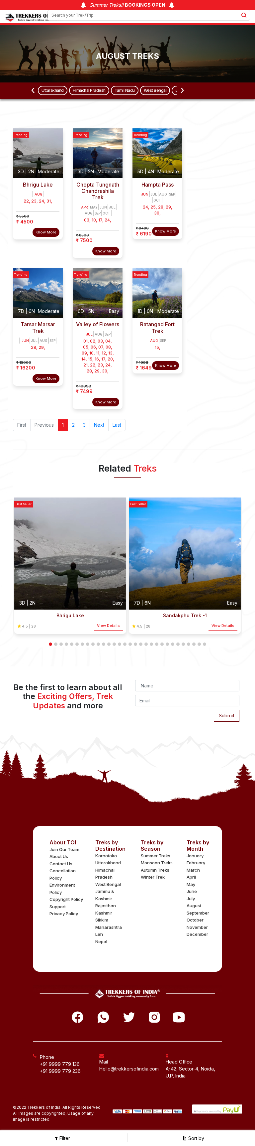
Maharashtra (108, 927)
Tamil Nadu (125, 90)
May (191, 884)
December (197, 934)
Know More (46, 232)
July (191, 898)
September (198, 913)
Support (57, 906)
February (196, 862)
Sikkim (101, 920)
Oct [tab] (107, 213)
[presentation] (33, 90)
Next (99, 425)
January (195, 855)
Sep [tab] (98, 213)
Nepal (101, 941)
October (195, 920)
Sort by (195, 1138)
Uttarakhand (53, 90)
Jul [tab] (112, 207)
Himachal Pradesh (89, 90)
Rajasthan (105, 905)
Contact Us (60, 863)
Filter (64, 1138)
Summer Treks (155, 855)
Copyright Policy (66, 899)
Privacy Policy (63, 913)
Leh (99, 934)
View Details (108, 625)
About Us (58, 856)
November (197, 927)
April (191, 877)
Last (117, 425)
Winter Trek (153, 877)
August (194, 905)
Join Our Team (64, 849)
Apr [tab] (84, 207)
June (192, 891)
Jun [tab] (103, 207)
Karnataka (106, 855)
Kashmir (103, 913)
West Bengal (155, 90)
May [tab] (94, 207)
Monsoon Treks (157, 862)
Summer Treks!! (126, 5)
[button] (50, 644)
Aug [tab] (38, 194)
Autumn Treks (155, 870)
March (193, 870)
